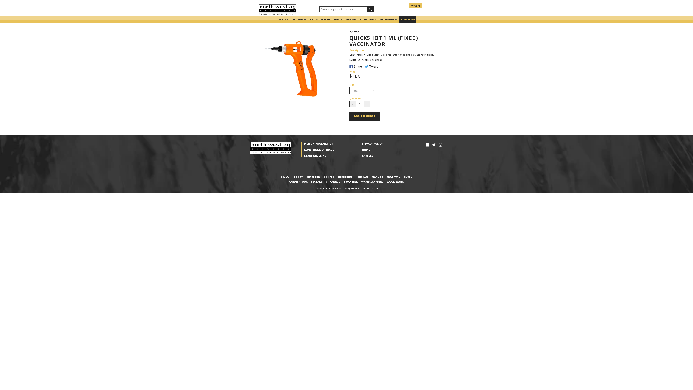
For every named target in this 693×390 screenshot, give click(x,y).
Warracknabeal (372, 181)
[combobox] (343, 9)
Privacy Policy (372, 143)
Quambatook (298, 181)
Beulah (285, 177)
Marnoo (377, 177)
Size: (352, 84)
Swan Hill (351, 181)
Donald (329, 177)
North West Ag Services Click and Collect (356, 188)
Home (366, 149)
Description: (357, 50)
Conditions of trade (319, 149)
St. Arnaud (333, 181)
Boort (298, 177)
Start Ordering (315, 155)
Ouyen (408, 177)
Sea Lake (316, 181)
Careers (367, 155)
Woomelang (395, 181)
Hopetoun (345, 177)
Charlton (313, 177)
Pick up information (319, 143)
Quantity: (355, 98)
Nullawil (393, 177)
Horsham (362, 177)
